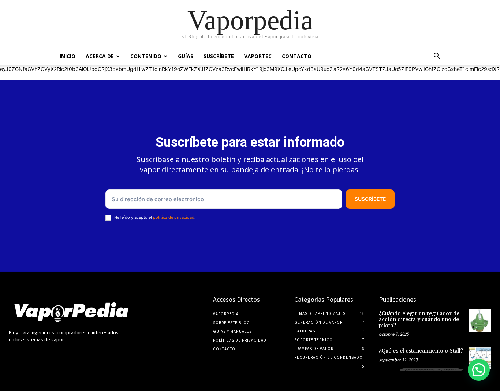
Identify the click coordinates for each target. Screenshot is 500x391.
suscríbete (370, 199)
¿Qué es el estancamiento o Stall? (421, 350)
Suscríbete (219, 56)
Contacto (296, 56)
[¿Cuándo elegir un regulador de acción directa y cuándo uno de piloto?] (480, 320)
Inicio (67, 56)
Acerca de (100, 56)
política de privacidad (173, 217)
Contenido (145, 56)
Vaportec (258, 56)
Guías (185, 56)
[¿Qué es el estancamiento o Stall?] (480, 358)
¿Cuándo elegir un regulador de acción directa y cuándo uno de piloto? (419, 319)
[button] (436, 56)
